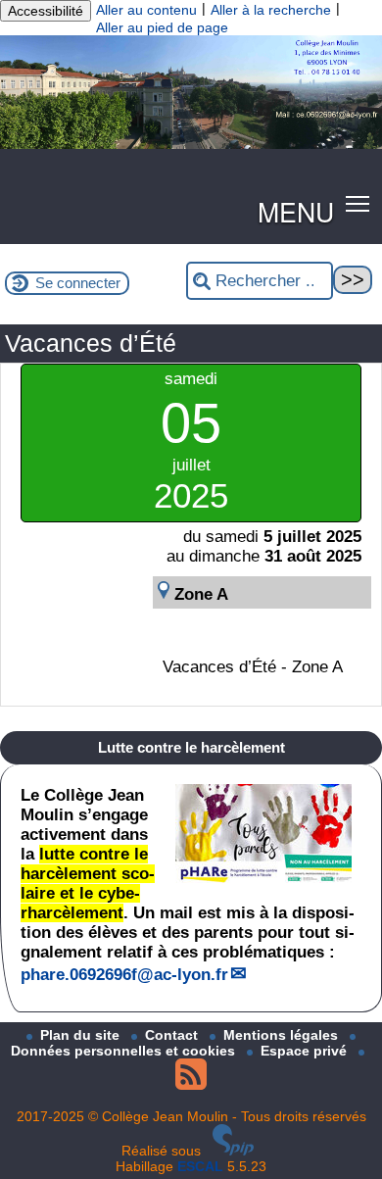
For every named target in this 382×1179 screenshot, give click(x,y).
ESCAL (200, 1166)
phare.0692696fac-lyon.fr (124, 974)
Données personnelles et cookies (125, 1050)
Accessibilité (45, 11)
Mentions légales (282, 1035)
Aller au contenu (146, 10)
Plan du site (81, 1035)
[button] (358, 203)
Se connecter (77, 282)
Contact (173, 1035)
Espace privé (306, 1050)
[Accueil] (191, 144)
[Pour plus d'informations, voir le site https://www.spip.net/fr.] (233, 1150)
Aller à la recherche (271, 10)
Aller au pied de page (162, 27)
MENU (296, 211)
